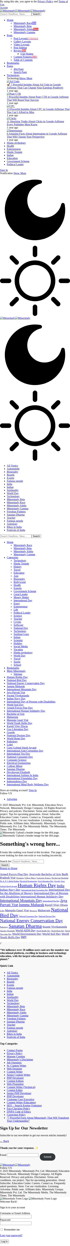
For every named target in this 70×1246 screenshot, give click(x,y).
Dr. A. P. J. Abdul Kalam (9, 881)
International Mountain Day (21, 900)
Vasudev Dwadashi (7, 931)
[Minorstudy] (22, 10)
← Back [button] (4, 1141)
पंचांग (23, 937)
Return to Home (8, 868)
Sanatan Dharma (25, 926)
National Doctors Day (47, 916)
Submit (47, 1156)
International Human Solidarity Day (42, 896)
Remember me (11, 1229)
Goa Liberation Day (46, 881)
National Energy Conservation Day (31, 920)
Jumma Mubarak (31, 905)
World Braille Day (43, 931)
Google (57, 881)
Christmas (20, 878)
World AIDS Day (25, 930)
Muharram (44, 910)
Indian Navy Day (10, 889)
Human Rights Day (37, 885)
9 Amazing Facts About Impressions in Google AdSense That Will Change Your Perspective (37, 135)
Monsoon (33, 911)
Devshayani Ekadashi (59, 878)
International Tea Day (51, 901)
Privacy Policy (45, 1)
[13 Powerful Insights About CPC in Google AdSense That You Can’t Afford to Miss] (11, 106)
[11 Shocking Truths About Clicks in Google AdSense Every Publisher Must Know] (11, 118)
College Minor (30, 878)
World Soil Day (51, 934)
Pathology (4, 927)
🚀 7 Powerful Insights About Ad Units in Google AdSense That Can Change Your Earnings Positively (35, 86)
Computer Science (44, 878)
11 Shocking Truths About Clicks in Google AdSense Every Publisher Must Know (35, 123)
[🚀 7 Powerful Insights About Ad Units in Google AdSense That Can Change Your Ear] (13, 81)
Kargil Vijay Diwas (56, 905)
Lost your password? (11, 1235)
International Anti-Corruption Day (34, 890)
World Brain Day (57, 931)
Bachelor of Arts (51, 874)
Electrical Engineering (28, 881)
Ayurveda (35, 874)
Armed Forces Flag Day (14, 874)
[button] (4, 7)
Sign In (33, 790)
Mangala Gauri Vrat (17, 910)
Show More (19, 173)
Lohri (2, 911)
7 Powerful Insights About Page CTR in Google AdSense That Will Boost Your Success (38, 98)
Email (3, 1154)
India (60, 886)
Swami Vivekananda (54, 926)
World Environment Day (27, 934)
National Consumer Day (28, 916)
